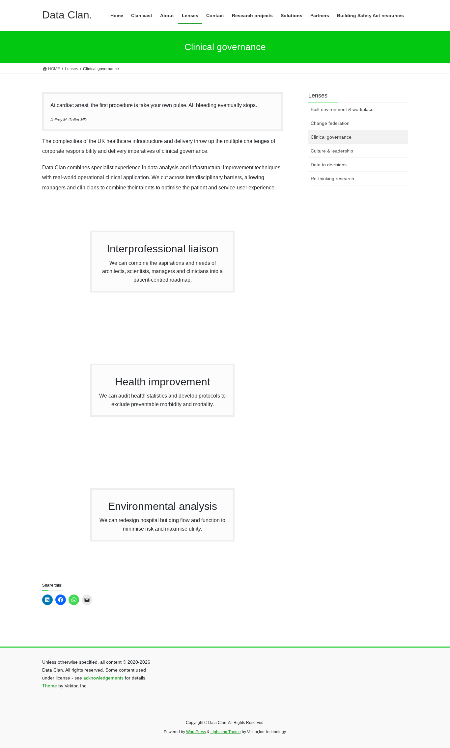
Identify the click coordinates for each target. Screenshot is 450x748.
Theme (49, 685)
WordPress (196, 732)
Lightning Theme (226, 732)
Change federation (330, 123)
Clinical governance (331, 137)
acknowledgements (103, 677)
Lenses (317, 95)
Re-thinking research (332, 178)
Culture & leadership (332, 150)
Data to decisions (329, 164)
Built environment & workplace (342, 109)
